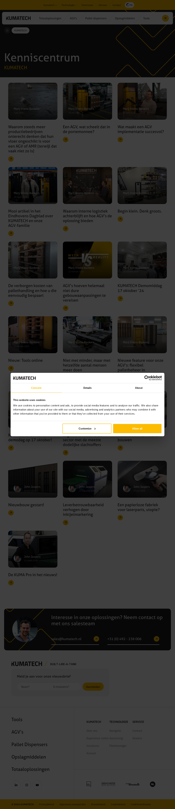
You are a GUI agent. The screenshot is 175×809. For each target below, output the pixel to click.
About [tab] (139, 387)
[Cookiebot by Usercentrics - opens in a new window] (147, 378)
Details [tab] (87, 387)
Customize (85, 428)
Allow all (137, 428)
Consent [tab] (36, 387)
